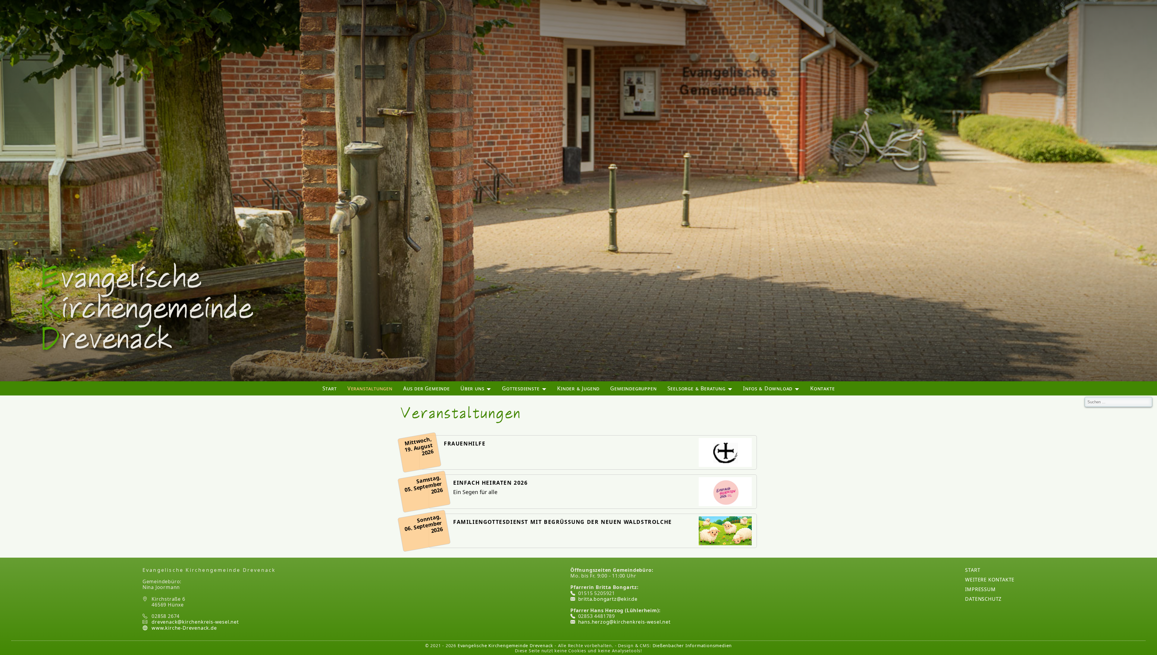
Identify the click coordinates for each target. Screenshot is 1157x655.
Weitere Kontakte (989, 579)
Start (329, 388)
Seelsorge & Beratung (696, 388)
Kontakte (822, 388)
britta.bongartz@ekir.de (608, 599)
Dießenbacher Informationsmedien (692, 645)
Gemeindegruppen (633, 388)
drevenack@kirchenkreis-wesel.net (195, 622)
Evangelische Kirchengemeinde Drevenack (505, 645)
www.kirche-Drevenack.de (183, 628)
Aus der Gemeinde (426, 388)
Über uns (472, 388)
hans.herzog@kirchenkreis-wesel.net (624, 622)
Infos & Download (767, 388)
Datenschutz (983, 599)
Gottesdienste (520, 388)
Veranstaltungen (370, 388)
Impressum (980, 589)
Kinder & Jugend (578, 388)
